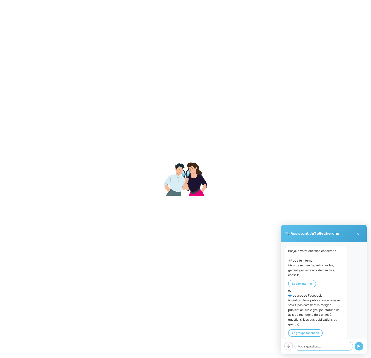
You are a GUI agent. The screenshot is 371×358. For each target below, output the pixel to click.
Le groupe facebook (305, 333)
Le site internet (302, 283)
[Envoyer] (359, 346)
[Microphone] (288, 346)
